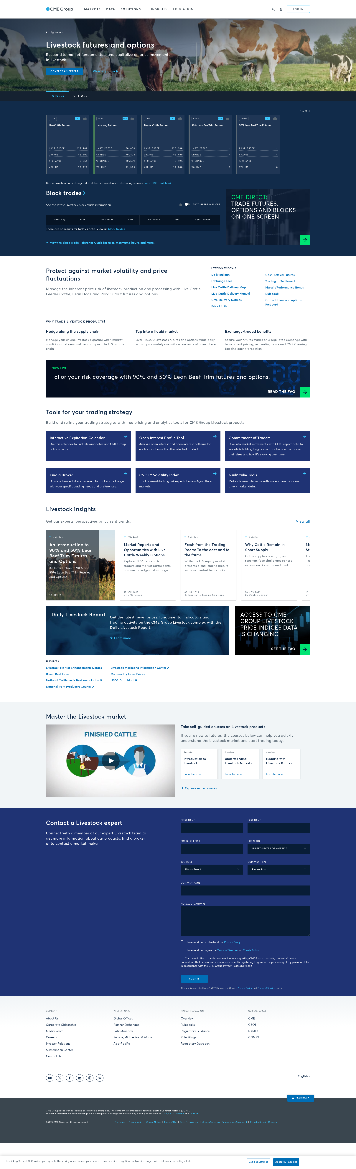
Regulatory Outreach (195, 1043)
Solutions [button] (131, 9)
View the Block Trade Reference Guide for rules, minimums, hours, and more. (102, 242)
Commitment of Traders (249, 438)
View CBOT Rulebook (158, 183)
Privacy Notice (136, 1122)
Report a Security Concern (263, 1122)
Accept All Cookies (286, 1162)
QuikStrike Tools (243, 475)
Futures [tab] (57, 96)
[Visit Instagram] (89, 1078)
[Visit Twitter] (59, 1078)
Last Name (254, 820)
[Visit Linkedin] (79, 1078)
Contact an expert (64, 71)
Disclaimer (120, 1122)
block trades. (116, 229)
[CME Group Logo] (59, 9)
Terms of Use (170, 1122)
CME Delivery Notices (226, 299)
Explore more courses (201, 788)
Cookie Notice (153, 1122)
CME (251, 1018)
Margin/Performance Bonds (284, 287)
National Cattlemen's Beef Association (72, 680)
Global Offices (123, 1018)
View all (303, 521)
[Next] (304, 145)
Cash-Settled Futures (280, 275)
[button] (84, 119)
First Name (188, 820)
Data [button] (110, 9)
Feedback (303, 1098)
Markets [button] (92, 9)
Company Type (257, 862)
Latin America (123, 1031)
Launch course (192, 774)
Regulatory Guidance (195, 1031)
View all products (106, 71)
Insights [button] (159, 9)
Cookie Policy (250, 950)
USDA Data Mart (122, 680)
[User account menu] (281, 9)
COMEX (253, 1037)
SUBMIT (194, 979)
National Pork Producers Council (68, 686)
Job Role (187, 862)
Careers (51, 1037)
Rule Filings (188, 1037)
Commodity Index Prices (128, 674)
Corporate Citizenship (61, 1024)
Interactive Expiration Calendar (77, 438)
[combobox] (279, 849)
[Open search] (273, 9)
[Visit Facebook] (69, 1078)
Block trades (64, 193)
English (303, 1076)
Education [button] (183, 9)
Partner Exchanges (126, 1024)
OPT (77, 118)
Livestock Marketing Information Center (138, 667)
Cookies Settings (258, 1162)
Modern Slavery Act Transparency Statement (224, 1122)
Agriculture (56, 32)
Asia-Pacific (121, 1043)
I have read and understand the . (213, 942)
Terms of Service (227, 950)
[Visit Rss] (99, 1078)
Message (193, 904)
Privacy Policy (232, 942)
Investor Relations (58, 1043)
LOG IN (298, 9)
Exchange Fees (221, 281)
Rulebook (272, 293)
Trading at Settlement (280, 281)
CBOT (252, 1024)
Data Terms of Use (189, 1122)
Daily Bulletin (220, 274)
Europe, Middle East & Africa (132, 1037)
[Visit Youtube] (49, 1078)
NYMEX (253, 1031)
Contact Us (53, 1056)
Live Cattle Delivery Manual (230, 293)
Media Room (54, 1031)
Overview (187, 1018)
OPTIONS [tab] (80, 96)
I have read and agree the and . (222, 950)
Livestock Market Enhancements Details (74, 667)
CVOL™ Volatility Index (159, 475)
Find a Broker (61, 475)
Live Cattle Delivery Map (228, 287)
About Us (52, 1018)
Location (254, 841)
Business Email (191, 841)
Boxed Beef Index (58, 674)
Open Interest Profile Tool (161, 438)
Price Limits (219, 306)
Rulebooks (188, 1024)
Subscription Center (59, 1050)
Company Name (191, 883)
